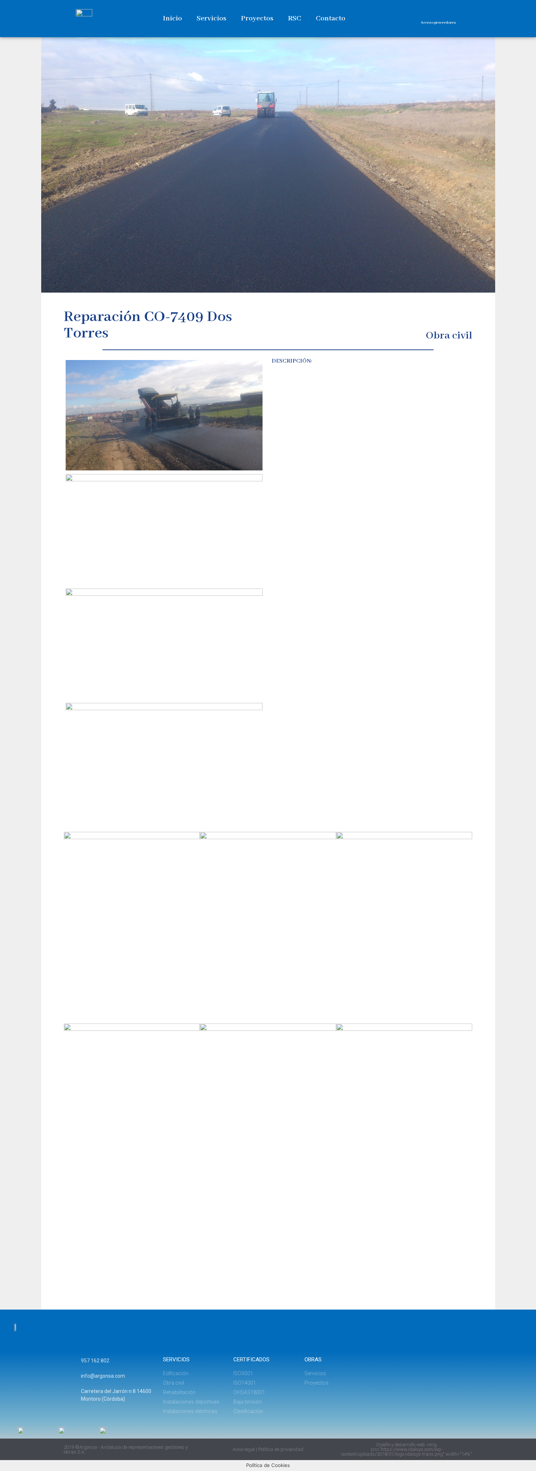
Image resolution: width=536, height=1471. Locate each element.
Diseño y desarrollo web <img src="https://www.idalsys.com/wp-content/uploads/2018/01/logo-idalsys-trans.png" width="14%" (406, 1449)
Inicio (172, 18)
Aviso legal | (245, 1449)
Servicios (211, 18)
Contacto (330, 18)
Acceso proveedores (438, 22)
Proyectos (257, 18)
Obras (313, 1359)
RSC (294, 18)
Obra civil (449, 336)
